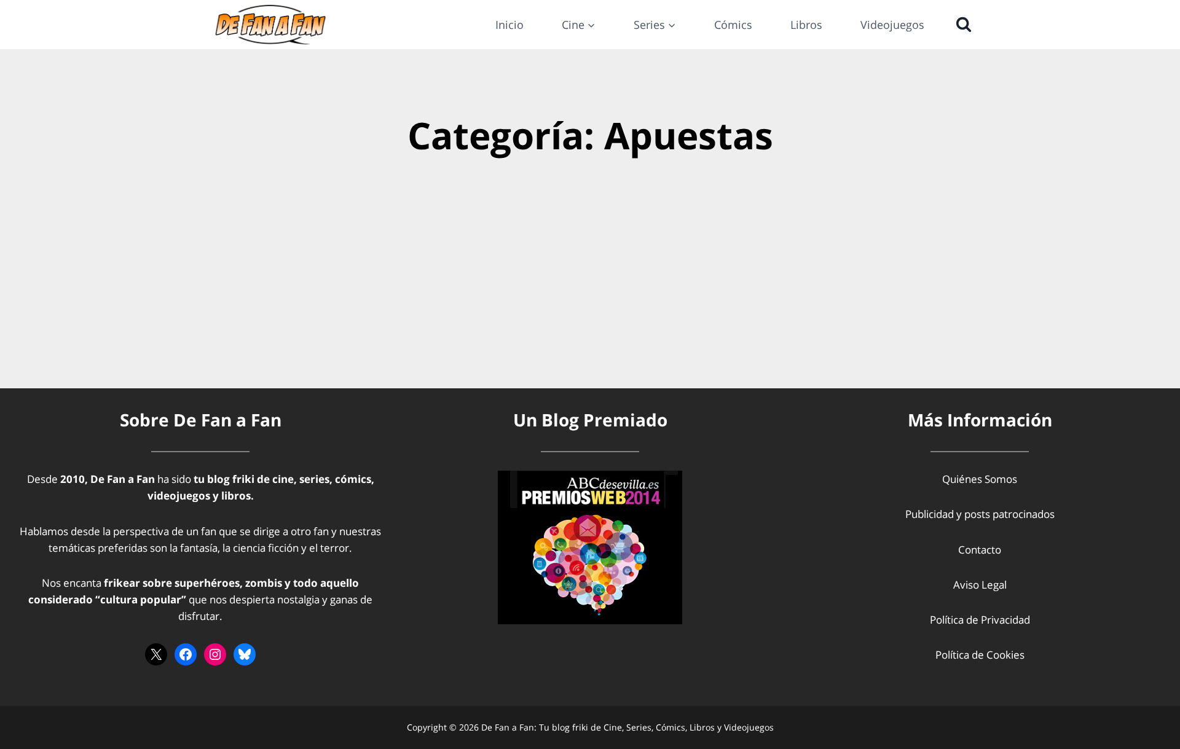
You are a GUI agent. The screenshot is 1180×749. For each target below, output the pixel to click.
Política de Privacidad (980, 620)
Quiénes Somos (979, 479)
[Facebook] (186, 654)
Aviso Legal (980, 585)
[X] (156, 654)
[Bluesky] (245, 654)
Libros (806, 24)
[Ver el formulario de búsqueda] (961, 25)
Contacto (979, 550)
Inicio (509, 24)
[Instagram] (215, 654)
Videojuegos (892, 24)
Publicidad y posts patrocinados (980, 514)
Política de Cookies (980, 655)
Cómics (733, 24)
